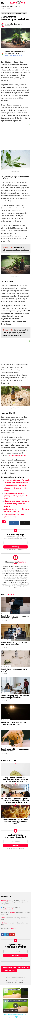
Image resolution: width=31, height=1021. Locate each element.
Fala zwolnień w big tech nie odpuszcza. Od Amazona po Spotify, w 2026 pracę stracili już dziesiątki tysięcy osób (15, 800)
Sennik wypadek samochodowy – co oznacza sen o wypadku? (15, 723)
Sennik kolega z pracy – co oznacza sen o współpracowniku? (15, 697)
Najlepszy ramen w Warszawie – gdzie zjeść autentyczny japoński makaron (16, 495)
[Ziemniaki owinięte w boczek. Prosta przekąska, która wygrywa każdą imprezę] (15, 811)
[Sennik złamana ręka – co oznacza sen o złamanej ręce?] (15, 605)
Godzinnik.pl (13, 912)
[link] (5, 1001)
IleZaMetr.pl (4, 923)
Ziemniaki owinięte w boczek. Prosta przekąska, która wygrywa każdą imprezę (15, 821)
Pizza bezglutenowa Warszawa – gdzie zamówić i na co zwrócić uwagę (15, 488)
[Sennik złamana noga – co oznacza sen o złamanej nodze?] (15, 632)
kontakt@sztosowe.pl (7, 909)
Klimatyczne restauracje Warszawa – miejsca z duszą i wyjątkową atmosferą (16, 503)
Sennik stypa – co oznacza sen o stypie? (14, 670)
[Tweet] (25, 523)
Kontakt (18, 981)
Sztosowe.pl (4, 900)
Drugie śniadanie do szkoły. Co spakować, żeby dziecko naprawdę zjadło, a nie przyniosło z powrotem (15, 779)
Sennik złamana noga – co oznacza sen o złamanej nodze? (15, 643)
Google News (13, 928)
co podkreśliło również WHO (17, 455)
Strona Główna (10, 981)
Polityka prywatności (11, 982)
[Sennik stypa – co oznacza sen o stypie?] (15, 658)
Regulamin (22, 982)
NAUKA (11, 594)
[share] (25, 1000)
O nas (23, 981)
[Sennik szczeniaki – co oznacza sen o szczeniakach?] (15, 738)
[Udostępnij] (14, 523)
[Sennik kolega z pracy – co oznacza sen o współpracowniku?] (15, 685)
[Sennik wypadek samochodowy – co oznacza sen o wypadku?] (15, 712)
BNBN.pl (3, 917)
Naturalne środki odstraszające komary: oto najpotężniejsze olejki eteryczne (15, 1001)
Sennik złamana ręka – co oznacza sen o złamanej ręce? (15, 617)
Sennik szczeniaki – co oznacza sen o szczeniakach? (15, 750)
